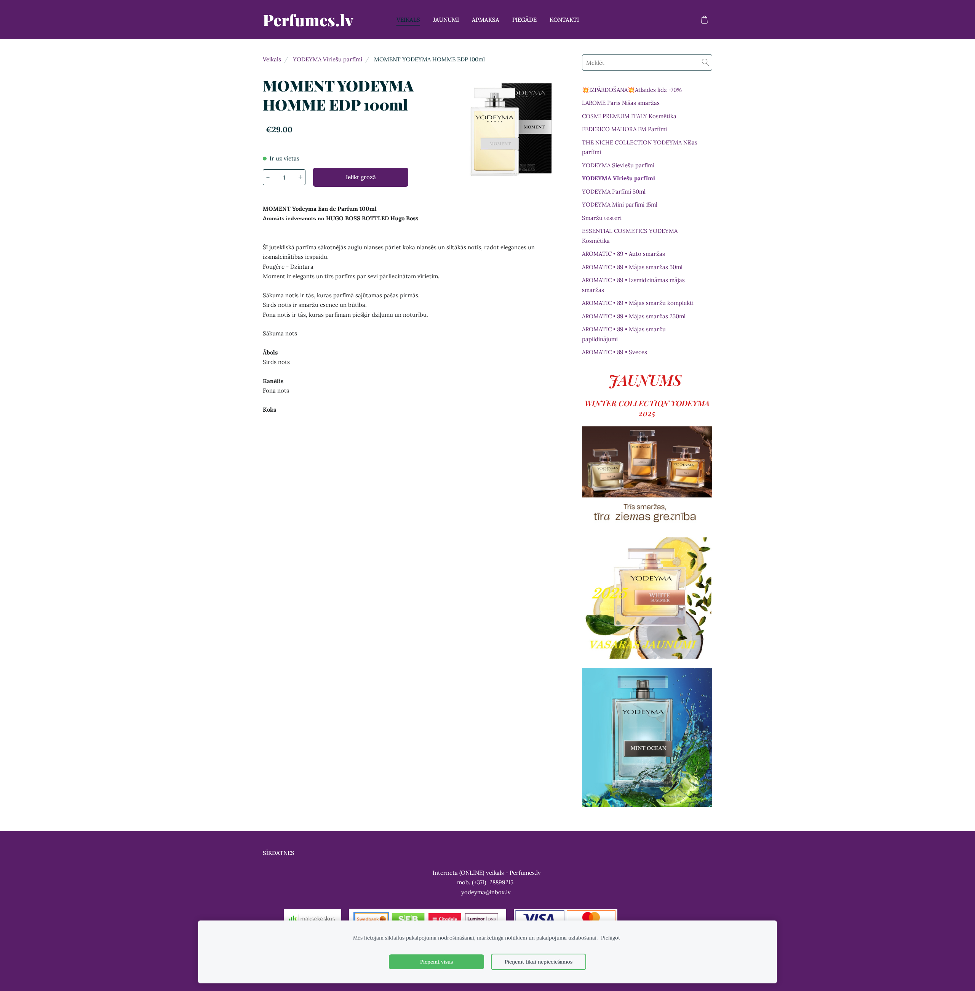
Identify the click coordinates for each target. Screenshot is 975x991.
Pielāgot (610, 937)
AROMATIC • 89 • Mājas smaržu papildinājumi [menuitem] (624, 334)
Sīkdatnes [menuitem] (278, 852)
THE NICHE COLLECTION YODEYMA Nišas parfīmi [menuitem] (639, 147)
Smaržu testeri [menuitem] (602, 217)
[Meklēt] (706, 62)
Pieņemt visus (436, 961)
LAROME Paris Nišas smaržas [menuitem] (621, 102)
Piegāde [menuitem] (524, 19)
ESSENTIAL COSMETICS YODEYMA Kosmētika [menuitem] (630, 235)
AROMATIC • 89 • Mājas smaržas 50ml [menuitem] (632, 267)
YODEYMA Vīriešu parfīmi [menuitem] (618, 178)
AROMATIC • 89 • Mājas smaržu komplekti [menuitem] (638, 302)
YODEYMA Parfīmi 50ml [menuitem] (614, 191)
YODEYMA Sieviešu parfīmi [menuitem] (618, 165)
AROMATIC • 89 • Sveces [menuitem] (614, 352)
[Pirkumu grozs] (704, 20)
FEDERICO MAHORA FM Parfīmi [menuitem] (624, 129)
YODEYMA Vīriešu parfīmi (327, 59)
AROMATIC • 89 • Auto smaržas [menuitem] (623, 253)
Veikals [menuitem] (408, 19)
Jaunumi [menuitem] (446, 19)
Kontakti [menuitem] (564, 19)
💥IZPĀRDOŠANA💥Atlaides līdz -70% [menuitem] (632, 89)
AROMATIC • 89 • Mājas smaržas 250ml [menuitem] (634, 316)
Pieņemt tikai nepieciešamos (538, 961)
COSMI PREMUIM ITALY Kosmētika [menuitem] (629, 116)
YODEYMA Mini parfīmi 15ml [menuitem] (619, 204)
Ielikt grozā (361, 177)
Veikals (272, 59)
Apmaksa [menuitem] (485, 19)
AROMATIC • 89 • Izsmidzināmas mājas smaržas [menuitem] (633, 284)
